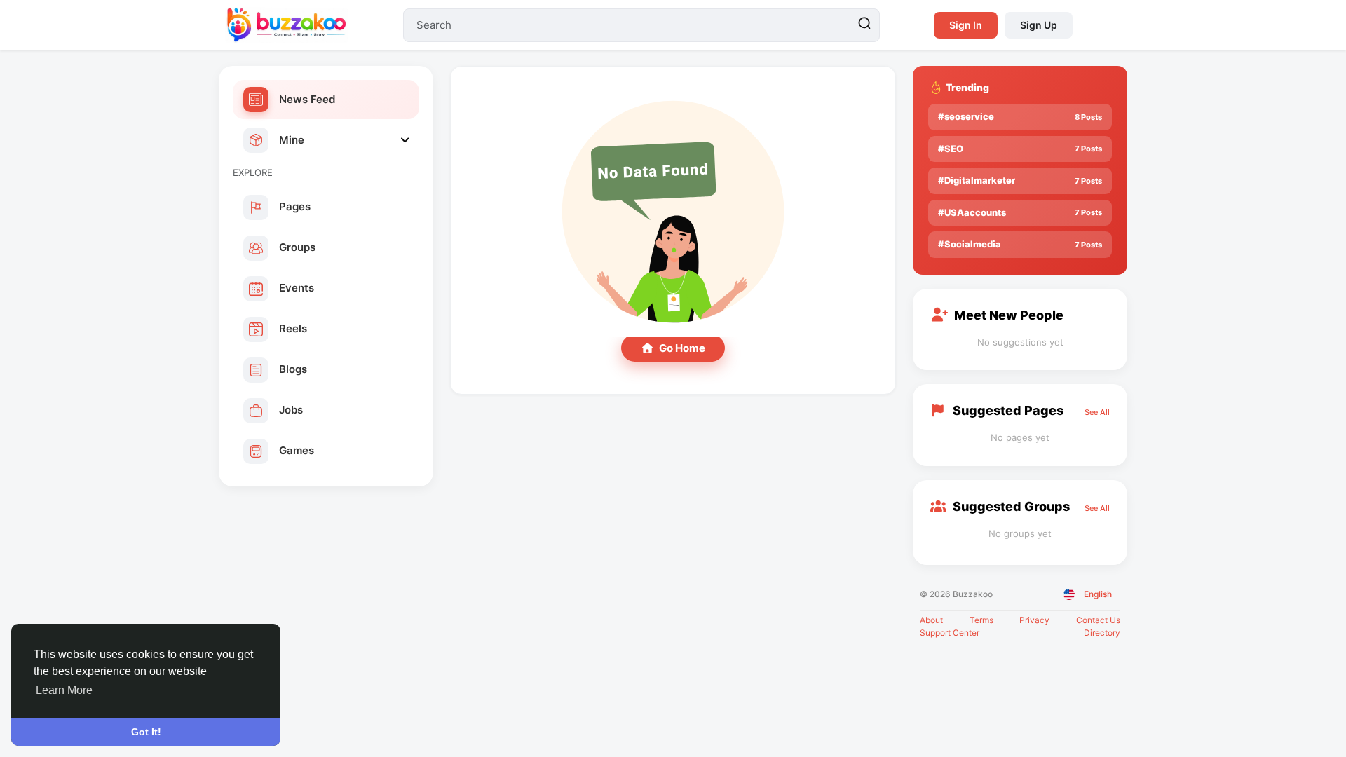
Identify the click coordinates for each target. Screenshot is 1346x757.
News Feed (307, 99)
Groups (297, 247)
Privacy (1034, 620)
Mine (291, 139)
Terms (981, 620)
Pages (295, 206)
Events (296, 287)
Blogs (293, 369)
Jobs (291, 409)
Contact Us (1098, 620)
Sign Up (1038, 25)
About (931, 620)
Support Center (949, 632)
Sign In (965, 25)
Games (296, 450)
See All (1097, 412)
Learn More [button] (64, 690)
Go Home (682, 348)
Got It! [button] (146, 731)
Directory (1102, 632)
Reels (293, 328)
